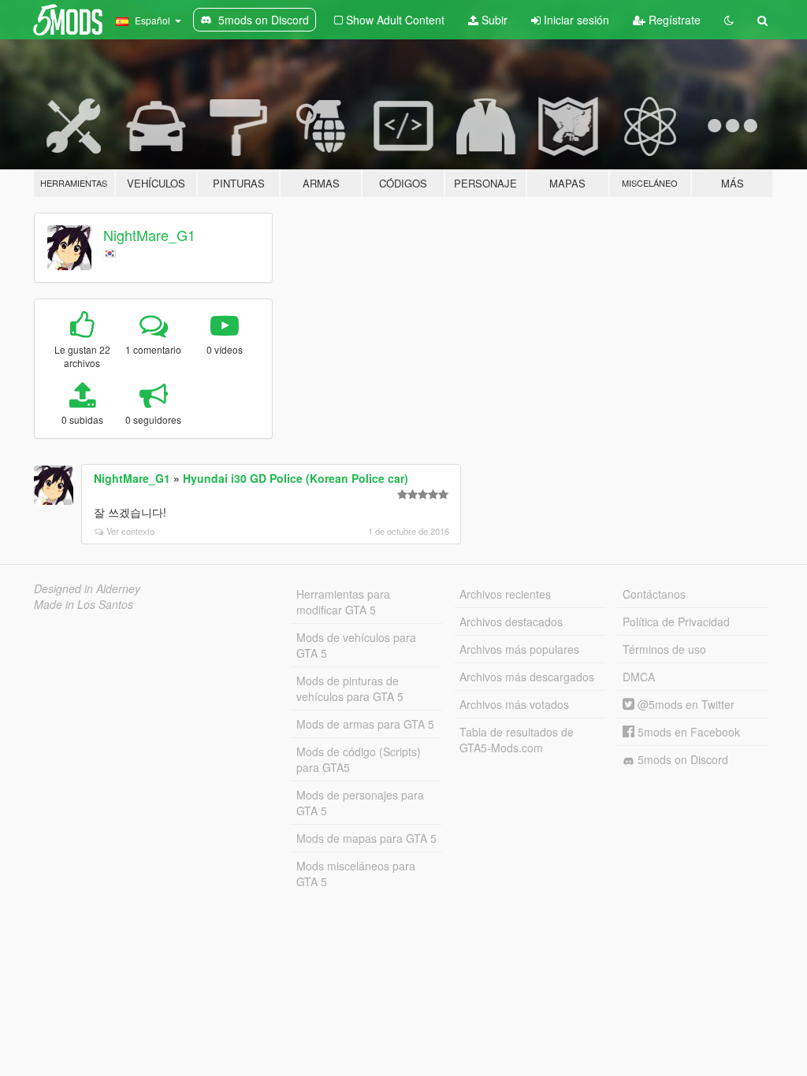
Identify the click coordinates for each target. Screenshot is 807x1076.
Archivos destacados (511, 621)
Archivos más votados (514, 704)
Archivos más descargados (526, 677)
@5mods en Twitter (684, 704)
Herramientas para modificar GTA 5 (343, 602)
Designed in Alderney (87, 588)
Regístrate (673, 20)
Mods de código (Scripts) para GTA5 (358, 759)
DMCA (639, 677)
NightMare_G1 (149, 234)
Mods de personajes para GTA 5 (360, 802)
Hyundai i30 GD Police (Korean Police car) (295, 478)
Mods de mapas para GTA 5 (366, 838)
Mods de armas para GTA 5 (365, 724)
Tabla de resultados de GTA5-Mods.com (516, 739)
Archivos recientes (505, 594)
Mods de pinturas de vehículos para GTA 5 (350, 688)
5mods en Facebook (687, 732)
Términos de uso (664, 649)
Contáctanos (654, 594)
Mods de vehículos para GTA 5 (356, 645)
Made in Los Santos (83, 604)
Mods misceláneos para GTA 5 (355, 873)
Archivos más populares (519, 649)
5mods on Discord (681, 759)
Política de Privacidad (676, 621)
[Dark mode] (729, 19)
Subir (493, 20)
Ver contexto (130, 531)
